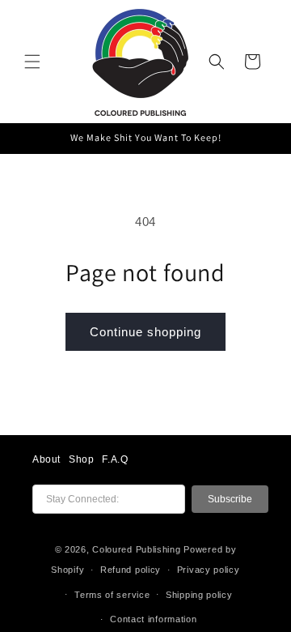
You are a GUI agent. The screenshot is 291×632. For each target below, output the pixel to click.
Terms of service (112, 595)
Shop (81, 459)
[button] (32, 61)
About (46, 459)
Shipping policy (199, 595)
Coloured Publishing (136, 549)
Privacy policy (208, 569)
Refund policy (130, 569)
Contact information (153, 619)
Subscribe (230, 499)
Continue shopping (145, 332)
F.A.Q (115, 459)
